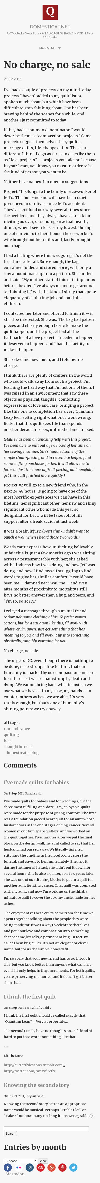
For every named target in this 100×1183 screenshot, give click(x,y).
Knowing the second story (36, 1085)
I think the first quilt (30, 997)
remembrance (17, 728)
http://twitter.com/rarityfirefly (29, 1071)
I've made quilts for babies (36, 783)
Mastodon (15, 1174)
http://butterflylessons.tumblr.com (33, 1065)
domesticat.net (50, 26)
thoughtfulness (18, 746)
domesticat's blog (22, 752)
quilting (11, 734)
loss (8, 740)
